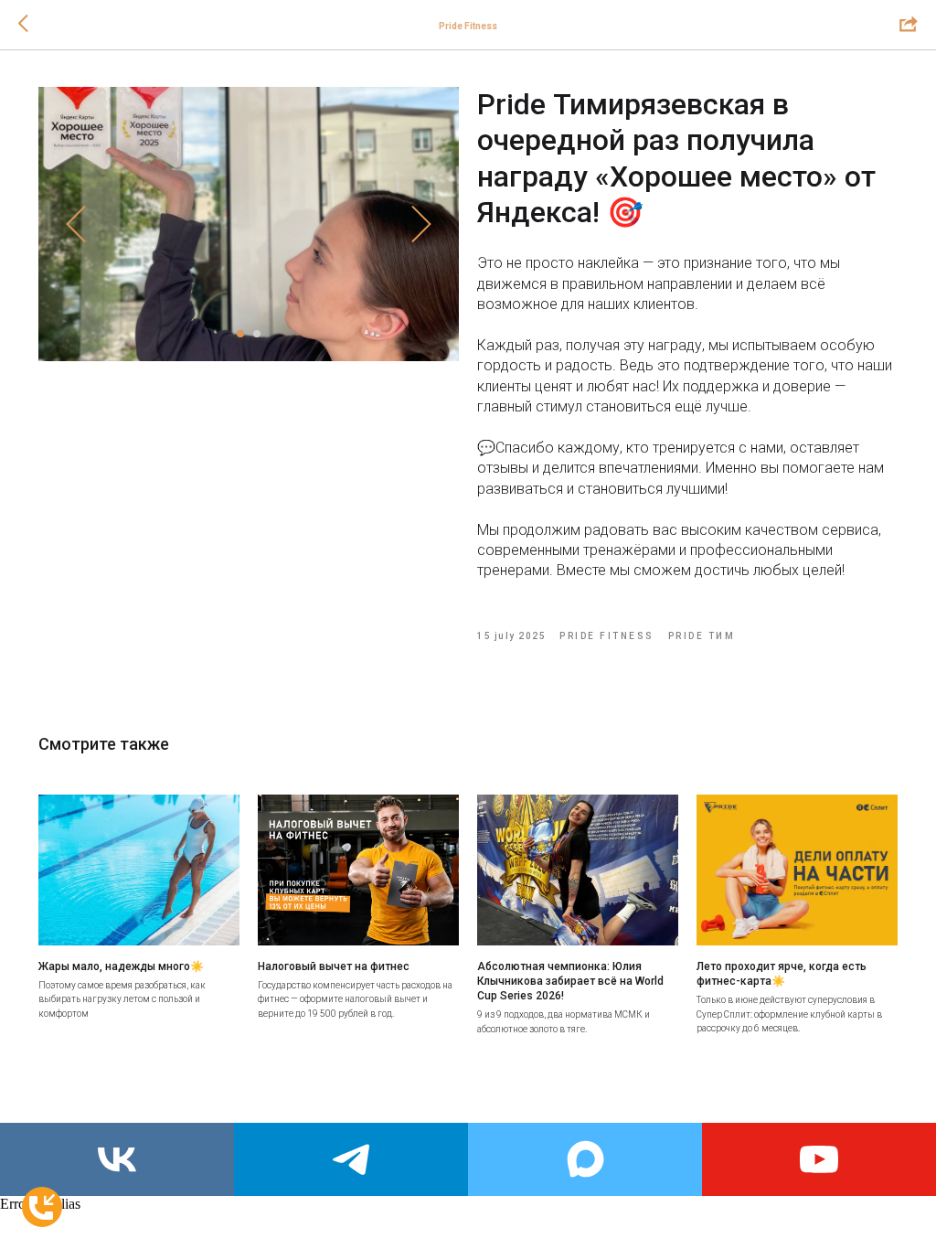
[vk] (117, 1159)
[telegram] (351, 1159)
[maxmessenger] (585, 1159)
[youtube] (819, 1159)
